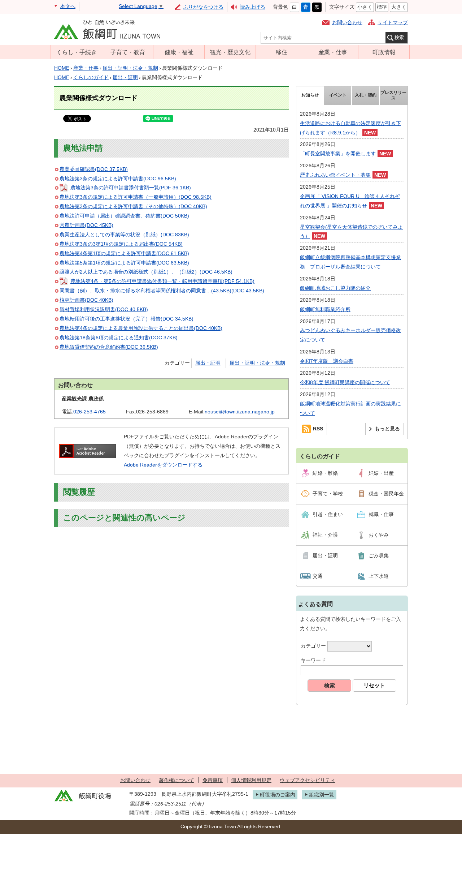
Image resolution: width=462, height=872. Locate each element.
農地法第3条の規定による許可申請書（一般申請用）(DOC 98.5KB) (136, 197)
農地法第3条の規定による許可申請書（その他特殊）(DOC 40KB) (133, 206)
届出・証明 (125, 77)
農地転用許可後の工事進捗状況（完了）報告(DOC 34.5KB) (126, 319)
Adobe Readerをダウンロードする (163, 465)
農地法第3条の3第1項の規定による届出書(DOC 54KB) (121, 244)
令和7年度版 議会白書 (326, 361)
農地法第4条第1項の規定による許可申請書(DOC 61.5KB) (124, 253)
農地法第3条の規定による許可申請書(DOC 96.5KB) (118, 178)
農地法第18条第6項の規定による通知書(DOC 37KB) (119, 337)
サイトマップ (393, 22)
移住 (281, 52)
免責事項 (212, 780)
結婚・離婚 (325, 473)
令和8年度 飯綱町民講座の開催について (345, 382)
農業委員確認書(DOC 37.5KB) (94, 169)
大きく (398, 7)
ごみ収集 (379, 555)
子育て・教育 (127, 52)
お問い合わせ (347, 22)
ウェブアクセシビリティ (307, 780)
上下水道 (379, 576)
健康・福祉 (179, 52)
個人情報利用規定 (251, 780)
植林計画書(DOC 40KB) (86, 300)
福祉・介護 (325, 535)
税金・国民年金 (386, 494)
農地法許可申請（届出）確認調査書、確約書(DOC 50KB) (124, 216)
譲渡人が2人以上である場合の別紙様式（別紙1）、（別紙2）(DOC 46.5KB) (146, 272)
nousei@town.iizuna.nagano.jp (240, 411)
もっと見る (387, 428)
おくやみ (379, 535)
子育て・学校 (328, 494)
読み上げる (252, 7)
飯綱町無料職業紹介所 (325, 309)
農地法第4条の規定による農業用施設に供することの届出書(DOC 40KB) (141, 328)
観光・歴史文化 (230, 52)
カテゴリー (313, 646)
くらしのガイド (91, 77)
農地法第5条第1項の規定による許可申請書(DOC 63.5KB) (124, 263)
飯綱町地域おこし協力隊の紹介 (335, 288)
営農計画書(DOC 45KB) (86, 225)
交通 (318, 576)
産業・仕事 (332, 52)
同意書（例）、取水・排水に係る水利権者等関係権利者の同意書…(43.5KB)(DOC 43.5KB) (162, 290)
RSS (318, 428)
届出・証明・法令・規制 (130, 68)
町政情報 (384, 52)
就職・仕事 (381, 514)
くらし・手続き (76, 52)
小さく (364, 7)
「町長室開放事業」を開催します (338, 153)
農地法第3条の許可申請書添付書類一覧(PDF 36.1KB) (130, 187)
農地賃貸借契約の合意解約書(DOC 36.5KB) (109, 347)
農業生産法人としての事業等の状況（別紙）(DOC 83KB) (124, 234)
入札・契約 (365, 95)
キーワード (313, 660)
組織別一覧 (321, 795)
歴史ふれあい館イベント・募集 (335, 175)
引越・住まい (328, 514)
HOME (61, 68)
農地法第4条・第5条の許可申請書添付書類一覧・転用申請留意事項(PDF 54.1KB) (162, 281)
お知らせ (310, 95)
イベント (337, 95)
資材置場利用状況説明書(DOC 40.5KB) (104, 309)
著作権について (176, 780)
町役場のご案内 (277, 795)
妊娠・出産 (381, 473)
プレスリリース (393, 95)
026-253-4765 (89, 411)
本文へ (67, 6)
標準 (382, 7)
